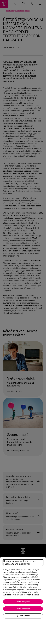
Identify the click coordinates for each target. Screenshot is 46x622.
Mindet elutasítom (23, 609)
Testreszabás (24, 616)
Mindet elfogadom (23, 602)
